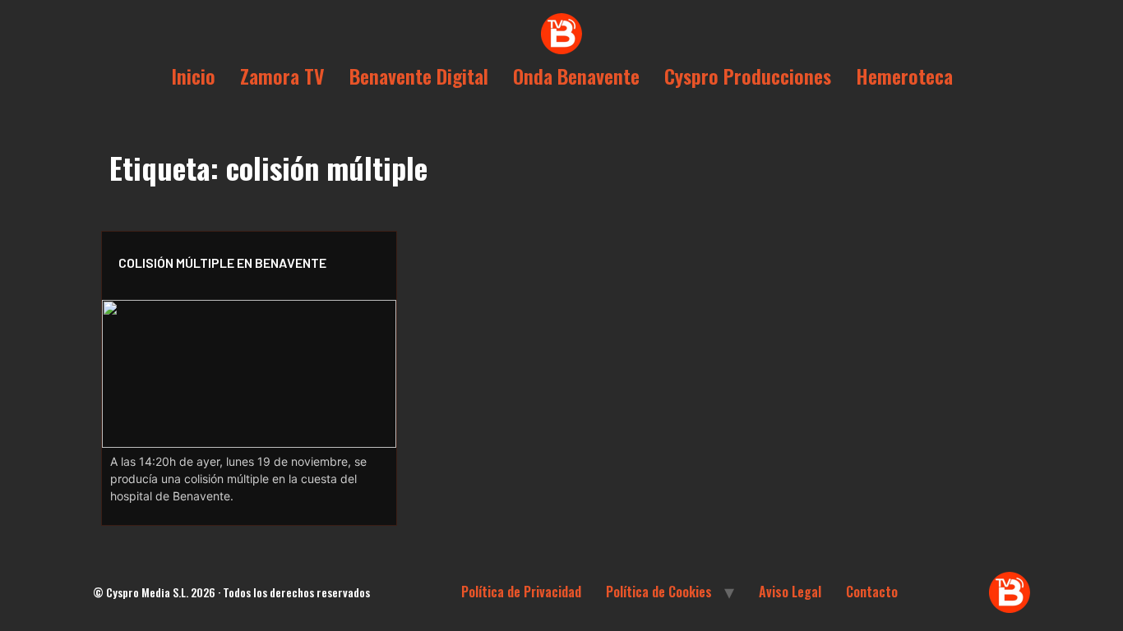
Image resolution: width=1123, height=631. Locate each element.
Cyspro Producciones (747, 75)
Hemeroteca (904, 75)
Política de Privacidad (521, 591)
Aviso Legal (790, 591)
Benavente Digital (418, 75)
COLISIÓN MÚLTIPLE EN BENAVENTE (222, 262)
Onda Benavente (576, 75)
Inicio (193, 75)
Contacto (872, 591)
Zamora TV (282, 75)
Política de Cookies (659, 591)
